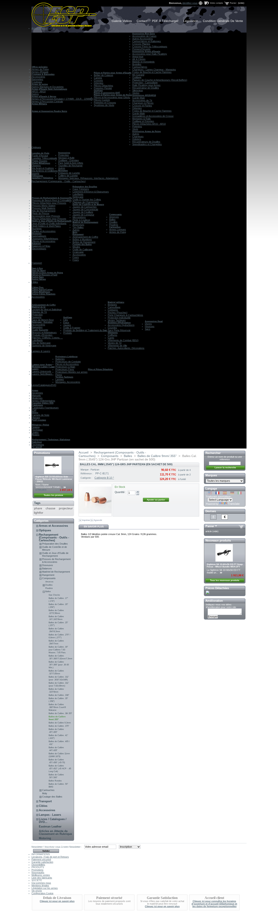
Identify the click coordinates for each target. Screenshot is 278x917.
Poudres (113, 224)
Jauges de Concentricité (85, 209)
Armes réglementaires (43, 400)
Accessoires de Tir (142, 100)
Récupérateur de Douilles (145, 87)
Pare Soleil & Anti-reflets (70, 163)
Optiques (45, 530)
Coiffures (112, 335)
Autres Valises (39, 279)
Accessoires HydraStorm (121, 325)
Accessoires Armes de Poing (146, 131)
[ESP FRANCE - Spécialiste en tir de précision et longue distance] (60, 13)
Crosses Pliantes (141, 44)
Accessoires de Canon (144, 36)
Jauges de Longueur (83, 214)
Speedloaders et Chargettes (147, 144)
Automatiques (39, 236)
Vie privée (36, 890)
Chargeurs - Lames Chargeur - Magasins (154, 69)
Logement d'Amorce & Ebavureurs (91, 191)
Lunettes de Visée (40, 153)
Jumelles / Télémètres (42, 178)
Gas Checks (54, 595)
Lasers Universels (41, 371)
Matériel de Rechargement (85, 222)
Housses (149, 326)
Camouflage (114, 307)
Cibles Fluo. (38, 287)
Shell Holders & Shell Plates (46, 226)
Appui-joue (137, 56)
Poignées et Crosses (105, 102)
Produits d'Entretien (42, 335)
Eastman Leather (50, 826)
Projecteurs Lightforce (66, 357)
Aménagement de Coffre (85, 237)
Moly (75, 232)
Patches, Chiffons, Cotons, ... (47, 337)
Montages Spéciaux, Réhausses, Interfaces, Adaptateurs (88, 178)
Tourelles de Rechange (70, 165)
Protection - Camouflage (145, 82)
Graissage (78, 252)
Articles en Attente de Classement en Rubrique (55, 832)
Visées (135, 93)
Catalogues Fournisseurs (45, 407)
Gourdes (112, 327)
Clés (65, 320)
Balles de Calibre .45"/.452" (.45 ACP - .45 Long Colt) (60, 768)
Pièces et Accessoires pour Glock (112, 97)
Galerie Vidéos (122, 21)
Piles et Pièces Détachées (100, 369)
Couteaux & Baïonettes (43, 74)
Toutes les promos (53, 495)
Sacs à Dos (37, 268)
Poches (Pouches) (117, 312)
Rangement (78, 234)
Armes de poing (40, 84)
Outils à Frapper (71, 327)
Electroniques (39, 248)
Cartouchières (139, 67)
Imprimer (86, 520)
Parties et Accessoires (44, 231)
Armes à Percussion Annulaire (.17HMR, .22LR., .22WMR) (62, 99)
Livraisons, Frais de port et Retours (50, 857)
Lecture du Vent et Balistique (47, 309)
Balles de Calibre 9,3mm (60, 723)
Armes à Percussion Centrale (47, 101)
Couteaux (37, 82)
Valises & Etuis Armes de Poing (47, 273)
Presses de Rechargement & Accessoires (52, 198)
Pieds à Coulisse (81, 220)
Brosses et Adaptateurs (44, 332)
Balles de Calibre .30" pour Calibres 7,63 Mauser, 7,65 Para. (58, 650)
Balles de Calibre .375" (59, 726)
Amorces (114, 217)
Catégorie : (87, 478)
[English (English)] (210, 493)
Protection (63, 155)
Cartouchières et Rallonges (146, 41)
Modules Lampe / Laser (43, 367)
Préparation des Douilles (85, 187)
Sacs (147, 329)
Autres (35, 94)
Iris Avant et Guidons (43, 168)
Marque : (86, 469)
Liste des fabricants (41, 877)
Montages (63, 170)
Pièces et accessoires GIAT (107, 93)
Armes (35, 390)
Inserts (35, 173)
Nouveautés (37, 872)
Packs (58, 374)
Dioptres (36, 165)
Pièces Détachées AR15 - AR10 (149, 124)
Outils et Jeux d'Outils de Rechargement (51, 221)
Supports (36, 317)
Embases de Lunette (69, 173)
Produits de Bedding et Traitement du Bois (85, 330)
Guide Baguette (40, 330)
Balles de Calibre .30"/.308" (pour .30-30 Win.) (59, 665)
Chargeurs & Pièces (143, 103)
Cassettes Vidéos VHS (42, 403)
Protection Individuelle (119, 317)
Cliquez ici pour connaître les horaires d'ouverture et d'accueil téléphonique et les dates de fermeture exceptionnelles (214, 904)
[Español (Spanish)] (225, 493)
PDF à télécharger (165, 21)
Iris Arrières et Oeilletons (45, 170)
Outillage (98, 91)
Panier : (234, 3)
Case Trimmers (81, 189)
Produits (67, 333)
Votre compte (216, 3)
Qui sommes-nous (41, 883)
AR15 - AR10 (39, 91)
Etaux (66, 322)
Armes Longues (117, 229)
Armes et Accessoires (53, 525)
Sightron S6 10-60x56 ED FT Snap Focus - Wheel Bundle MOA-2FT (225, 565)
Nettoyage (78, 197)
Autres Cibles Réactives (43, 294)
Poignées (137, 126)
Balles (112, 219)
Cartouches (115, 227)
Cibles (43, 805)
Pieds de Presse (40, 213)
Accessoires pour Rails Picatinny (149, 54)
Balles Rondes (55, 781)
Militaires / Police (40, 425)
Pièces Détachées (103, 85)
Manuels (36, 395)
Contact (142, 21)
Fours (76, 257)
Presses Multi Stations (43, 208)
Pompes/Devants (141, 49)
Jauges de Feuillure (83, 212)
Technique (37, 430)
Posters (35, 435)
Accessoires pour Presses (46, 216)
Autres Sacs (38, 277)
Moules (76, 247)
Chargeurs (138, 136)
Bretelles (136, 64)
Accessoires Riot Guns (143, 34)
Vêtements (113, 333)
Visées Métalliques (41, 163)
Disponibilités (38, 864)
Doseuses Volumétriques (45, 238)
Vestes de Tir (115, 343)
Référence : (87, 473)
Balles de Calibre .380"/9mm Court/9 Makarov (57, 707)
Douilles (113, 222)
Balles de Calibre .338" (59, 695)
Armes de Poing (40, 69)
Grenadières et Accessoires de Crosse (153, 116)
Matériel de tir (39, 307)
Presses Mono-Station (43, 205)
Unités (35, 432)
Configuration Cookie (42, 893)
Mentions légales (40, 885)
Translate (234, 503)
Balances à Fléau (41, 246)
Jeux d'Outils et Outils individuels (49, 223)
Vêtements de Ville (117, 345)
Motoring (45, 838)
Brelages (112, 304)
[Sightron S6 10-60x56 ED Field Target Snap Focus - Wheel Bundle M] (224, 560)
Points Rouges (39, 160)
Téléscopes (37, 176)
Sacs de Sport (39, 270)
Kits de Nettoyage (41, 343)
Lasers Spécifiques (42, 374)
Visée (135, 129)
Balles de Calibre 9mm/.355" (157, 456)
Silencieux (137, 90)
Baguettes (37, 327)
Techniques (38, 444)
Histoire (36, 417)
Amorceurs (78, 224)
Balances (36, 244)
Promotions (42, 453)
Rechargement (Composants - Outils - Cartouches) (54, 537)
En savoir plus (94, 526)
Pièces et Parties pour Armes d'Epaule (112, 73)
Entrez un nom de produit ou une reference (225, 458)
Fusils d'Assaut (40, 155)
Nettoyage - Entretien (42, 322)
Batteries (60, 359)
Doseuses (36, 234)
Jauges (67, 325)
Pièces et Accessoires (43, 241)
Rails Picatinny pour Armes (146, 85)
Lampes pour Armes (42, 365)
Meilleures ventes (40, 875)
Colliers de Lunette (68, 175)
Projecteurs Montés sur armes (71, 372)
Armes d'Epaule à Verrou (44, 96)
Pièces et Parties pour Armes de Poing (113, 95)
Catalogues (37, 405)
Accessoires (38, 76)
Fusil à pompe (39, 420)
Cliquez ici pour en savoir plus (57, 901)
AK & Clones (139, 59)
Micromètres (79, 217)
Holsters (136, 139)
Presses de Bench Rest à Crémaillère (52, 200)
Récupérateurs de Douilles (146, 141)
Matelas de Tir (39, 312)
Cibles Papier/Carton (42, 290)
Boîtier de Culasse (103, 75)
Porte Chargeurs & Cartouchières (125, 315)
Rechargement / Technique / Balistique (51, 440)
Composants (115, 214)
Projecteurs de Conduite (68, 361)
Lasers (35, 369)
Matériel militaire (116, 302)
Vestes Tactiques (117, 320)
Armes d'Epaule (40, 72)
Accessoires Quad (154, 321)
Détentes (98, 83)
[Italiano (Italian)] (240, 493)
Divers (148, 323)
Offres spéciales (40, 67)
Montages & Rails (141, 118)
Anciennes (37, 393)
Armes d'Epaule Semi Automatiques (49, 89)
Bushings (37, 228)
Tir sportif (37, 447)
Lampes (59, 379)
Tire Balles (78, 227)
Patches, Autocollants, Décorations (126, 348)
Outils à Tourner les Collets (87, 199)
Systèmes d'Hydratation (119, 323)
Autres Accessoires (142, 38)
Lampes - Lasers (50, 814)
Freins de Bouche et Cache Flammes (152, 72)
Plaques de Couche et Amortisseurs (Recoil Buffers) (159, 80)
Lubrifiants (78, 194)
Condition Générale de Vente (223, 21)
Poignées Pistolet (103, 88)
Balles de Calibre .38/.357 (60, 713)
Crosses (98, 80)
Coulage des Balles (82, 244)
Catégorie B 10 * (104, 477)
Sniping (36, 427)
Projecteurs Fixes (64, 369)
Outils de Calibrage (83, 249)
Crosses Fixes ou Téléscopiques (149, 46)
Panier (209, 526)
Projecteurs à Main (65, 366)
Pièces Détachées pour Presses (49, 203)
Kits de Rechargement (43, 210)
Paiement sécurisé (41, 859)
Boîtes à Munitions (82, 239)
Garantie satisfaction (42, 862)
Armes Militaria (39, 104)
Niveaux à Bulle (66, 157)
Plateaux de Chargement (86, 202)
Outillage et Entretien (143, 121)
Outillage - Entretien (68, 160)
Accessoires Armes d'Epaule (146, 51)
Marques (211, 475)
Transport (45, 801)
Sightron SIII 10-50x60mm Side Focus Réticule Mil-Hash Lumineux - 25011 (53, 479)
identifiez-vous (190, 3)
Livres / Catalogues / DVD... (52, 820)
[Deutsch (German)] (232, 493)
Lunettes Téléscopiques (44, 158)
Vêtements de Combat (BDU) (123, 340)
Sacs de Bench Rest (43, 320)
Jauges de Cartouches (85, 207)
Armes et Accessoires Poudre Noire (49, 111)
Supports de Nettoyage (44, 345)
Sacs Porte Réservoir (119, 330)
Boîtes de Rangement (84, 242)
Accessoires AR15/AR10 (144, 95)
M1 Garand (138, 74)
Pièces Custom (102, 100)
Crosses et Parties (142, 105)
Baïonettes (37, 79)
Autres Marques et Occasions (48, 86)
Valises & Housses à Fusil (44, 275)
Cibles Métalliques (41, 292)
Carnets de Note (40, 415)
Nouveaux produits (218, 540)
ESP (34, 410)
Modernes (37, 398)
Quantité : (120, 492)
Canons (98, 77)
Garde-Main (138, 97)
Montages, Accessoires (67, 382)
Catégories (41, 520)
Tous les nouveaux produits (224, 580)
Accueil (83, 452)
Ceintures (113, 310)
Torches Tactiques (64, 377)
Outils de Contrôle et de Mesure (88, 204)
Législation (190, 21)
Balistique (37, 442)
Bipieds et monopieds (143, 61)
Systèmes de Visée (104, 105)
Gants (111, 337)
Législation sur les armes (44, 888)
